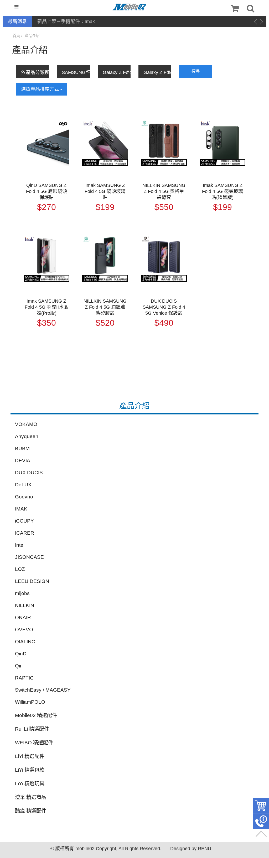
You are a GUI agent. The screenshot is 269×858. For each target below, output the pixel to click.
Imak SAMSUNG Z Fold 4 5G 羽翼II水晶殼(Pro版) (46, 307)
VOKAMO (26, 424)
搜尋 (196, 71)
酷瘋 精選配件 (30, 811)
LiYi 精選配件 (29, 756)
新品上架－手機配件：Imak (66, 21)
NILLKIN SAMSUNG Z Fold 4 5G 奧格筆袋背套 (163, 191)
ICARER (24, 533)
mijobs (22, 593)
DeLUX (23, 484)
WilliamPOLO (30, 702)
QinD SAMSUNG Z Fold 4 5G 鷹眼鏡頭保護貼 (46, 191)
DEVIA (22, 460)
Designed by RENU (190, 848)
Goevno (24, 496)
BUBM (22, 448)
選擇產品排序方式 (40, 89)
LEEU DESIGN (32, 581)
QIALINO (25, 641)
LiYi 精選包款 (29, 770)
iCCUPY (24, 521)
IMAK (21, 509)
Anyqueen (26, 436)
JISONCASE (29, 557)
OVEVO (24, 629)
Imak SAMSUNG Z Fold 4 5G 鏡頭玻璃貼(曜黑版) (222, 191)
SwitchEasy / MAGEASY (43, 690)
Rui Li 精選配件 (32, 729)
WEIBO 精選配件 (34, 742)
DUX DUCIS (29, 472)
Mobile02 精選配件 (36, 715)
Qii (18, 665)
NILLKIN (24, 605)
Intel (19, 545)
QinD (21, 653)
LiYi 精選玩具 (29, 783)
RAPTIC (24, 678)
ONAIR (23, 617)
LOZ (20, 569)
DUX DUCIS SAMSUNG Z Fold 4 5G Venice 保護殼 (164, 307)
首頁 (16, 36)
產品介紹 (32, 36)
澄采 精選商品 (30, 797)
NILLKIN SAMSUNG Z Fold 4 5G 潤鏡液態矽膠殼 (105, 307)
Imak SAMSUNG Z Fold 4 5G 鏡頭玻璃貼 (105, 191)
